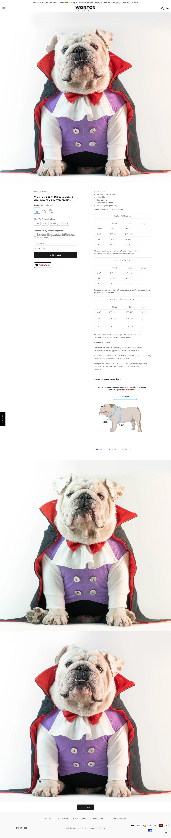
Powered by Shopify (97, 828)
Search (48, 819)
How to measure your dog (107, 379)
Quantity (39, 243)
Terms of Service (118, 819)
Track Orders (62, 819)
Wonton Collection (80, 828)
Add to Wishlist (44, 265)
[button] (2, 419)
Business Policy (80, 819)
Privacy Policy (99, 819)
